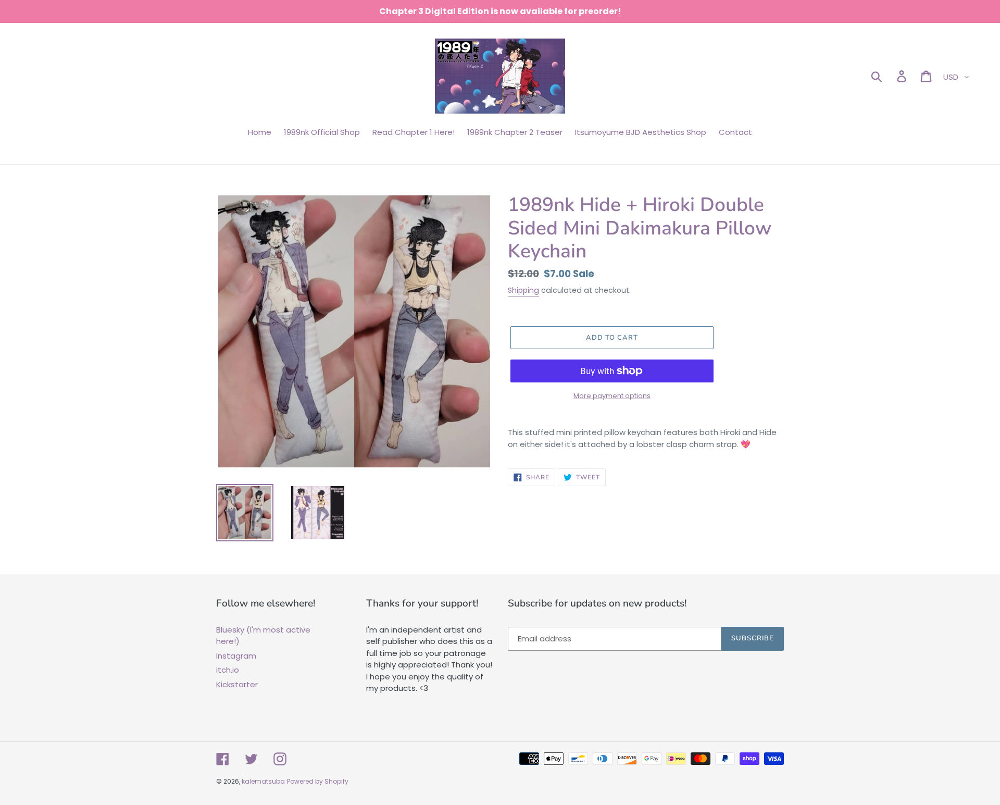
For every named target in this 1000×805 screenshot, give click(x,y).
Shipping (523, 290)
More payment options (612, 396)
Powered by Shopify (317, 781)
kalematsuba (263, 781)
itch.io (227, 669)
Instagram (236, 655)
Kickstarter (237, 684)
